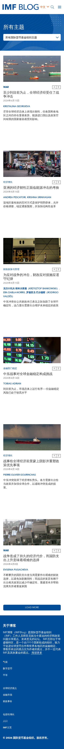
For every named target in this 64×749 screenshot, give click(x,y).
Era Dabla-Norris (14, 292)
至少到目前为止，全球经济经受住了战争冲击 (31, 95)
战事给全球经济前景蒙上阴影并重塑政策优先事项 (31, 463)
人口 (5, 721)
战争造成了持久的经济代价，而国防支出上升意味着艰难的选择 (31, 558)
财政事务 (7, 701)
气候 (5, 662)
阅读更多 (36, 652)
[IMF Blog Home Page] (20, 7)
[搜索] (52, 7)
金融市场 (7, 695)
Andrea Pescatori (14, 197)
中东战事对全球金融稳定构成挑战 (28, 374)
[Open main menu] (60, 7)
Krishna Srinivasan (39, 197)
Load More (32, 607)
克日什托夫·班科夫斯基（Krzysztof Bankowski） (31, 289)
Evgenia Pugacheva (15, 570)
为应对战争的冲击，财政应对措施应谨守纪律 (31, 277)
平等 (5, 675)
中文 (42, 7)
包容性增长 (8, 714)
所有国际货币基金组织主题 (21, 37)
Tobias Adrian (12, 384)
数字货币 (7, 668)
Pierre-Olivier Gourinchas (19, 475)
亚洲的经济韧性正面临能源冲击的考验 (31, 188)
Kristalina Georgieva (16, 106)
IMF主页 (7, 727)
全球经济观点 (10, 688)
